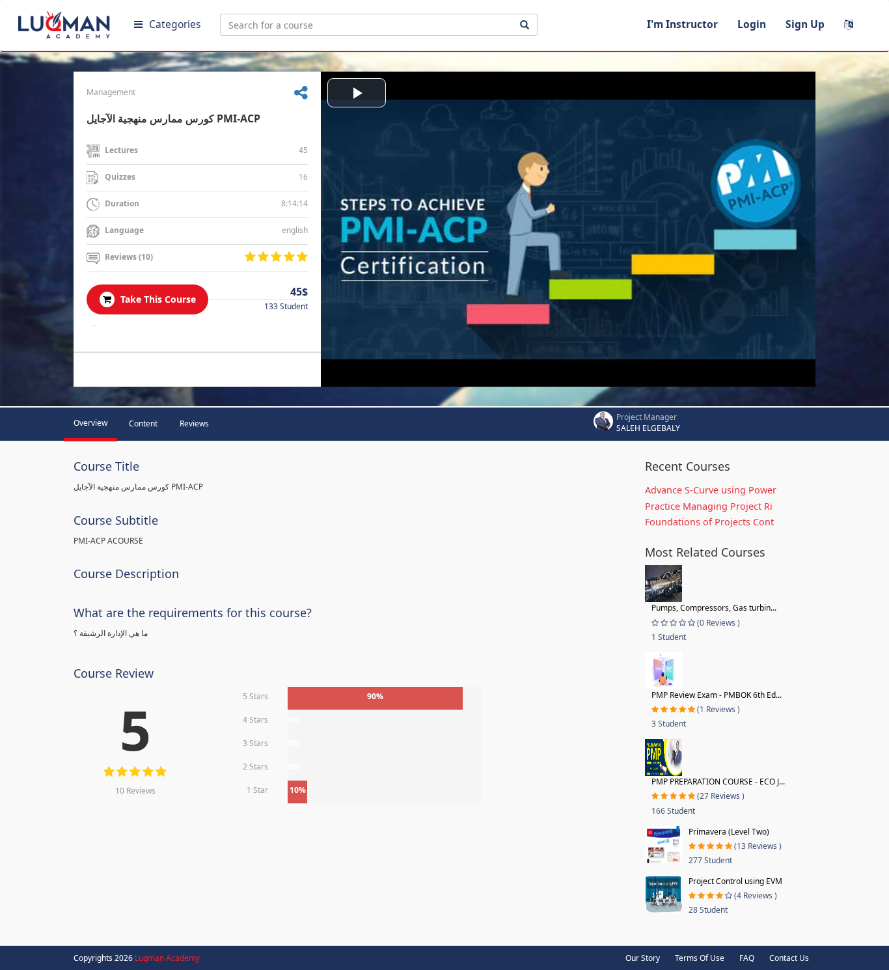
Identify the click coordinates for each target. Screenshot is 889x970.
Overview (90, 422)
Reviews (194, 423)
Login (751, 24)
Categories (174, 24)
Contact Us (789, 957)
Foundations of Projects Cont (709, 522)
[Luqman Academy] (66, 22)
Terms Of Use (699, 957)
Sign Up (805, 24)
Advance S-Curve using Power (710, 490)
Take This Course (157, 299)
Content (143, 423)
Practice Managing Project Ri (709, 506)
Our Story (642, 957)
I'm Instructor (682, 24)
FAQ (746, 957)
